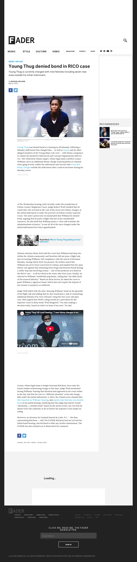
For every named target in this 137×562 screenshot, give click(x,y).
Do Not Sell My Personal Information (78, 556)
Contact (17, 515)
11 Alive (26, 141)
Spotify (89, 517)
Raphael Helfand (18, 81)
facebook (104, 51)
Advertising (28, 515)
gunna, (20, 442)
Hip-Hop (19, 61)
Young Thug (23, 147)
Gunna (66, 150)
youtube (108, 51)
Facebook (87, 515)
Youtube (97, 515)
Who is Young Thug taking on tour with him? (60, 240)
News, (33, 442)
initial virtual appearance (37, 139)
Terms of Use (40, 515)
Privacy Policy (54, 515)
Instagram (107, 515)
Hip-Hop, (27, 442)
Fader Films (43, 517)
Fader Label (31, 517)
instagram (111, 51)
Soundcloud (79, 517)
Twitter (101, 51)
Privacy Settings (53, 556)
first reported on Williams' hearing (33, 400)
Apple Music (119, 515)
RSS (97, 517)
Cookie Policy (19, 517)
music (11, 61)
